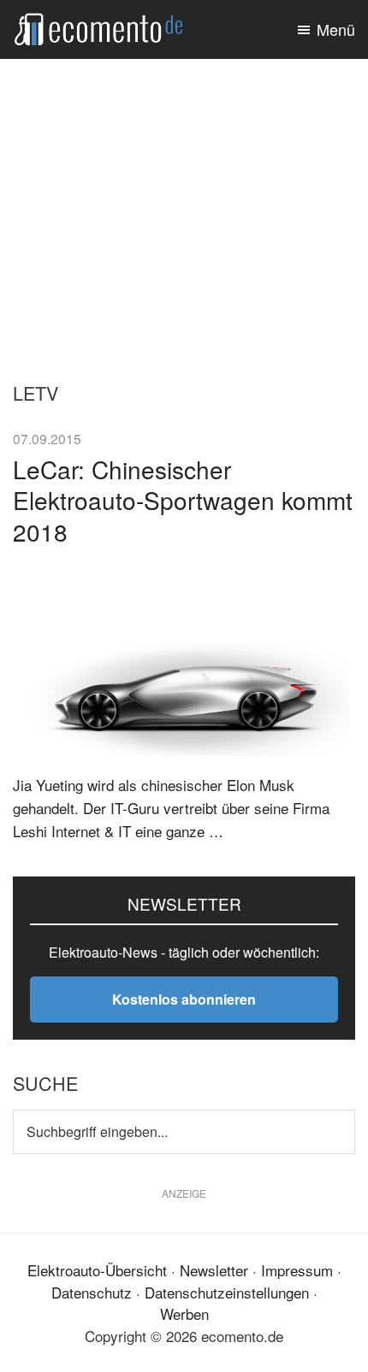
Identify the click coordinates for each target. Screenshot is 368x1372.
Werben (184, 1313)
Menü (336, 29)
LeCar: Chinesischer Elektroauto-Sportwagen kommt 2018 (183, 500)
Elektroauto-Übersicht (97, 1270)
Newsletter (214, 1270)
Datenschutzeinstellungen (227, 1292)
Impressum (297, 1270)
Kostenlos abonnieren (184, 999)
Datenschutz (91, 1292)
